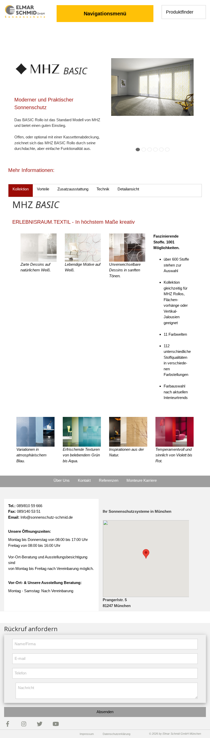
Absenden (105, 712)
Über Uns (62, 480)
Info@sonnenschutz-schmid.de (46, 517)
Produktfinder (179, 12)
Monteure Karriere (142, 480)
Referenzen (108, 480)
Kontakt (84, 480)
